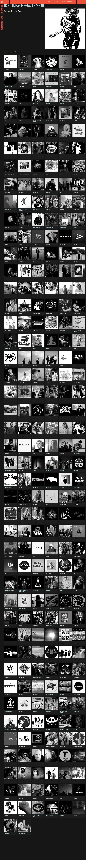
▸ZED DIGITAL (70, 1)
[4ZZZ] (4, 1)
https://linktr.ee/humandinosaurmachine (13, 51)
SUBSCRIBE (50, 1)
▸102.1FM (62, 1)
